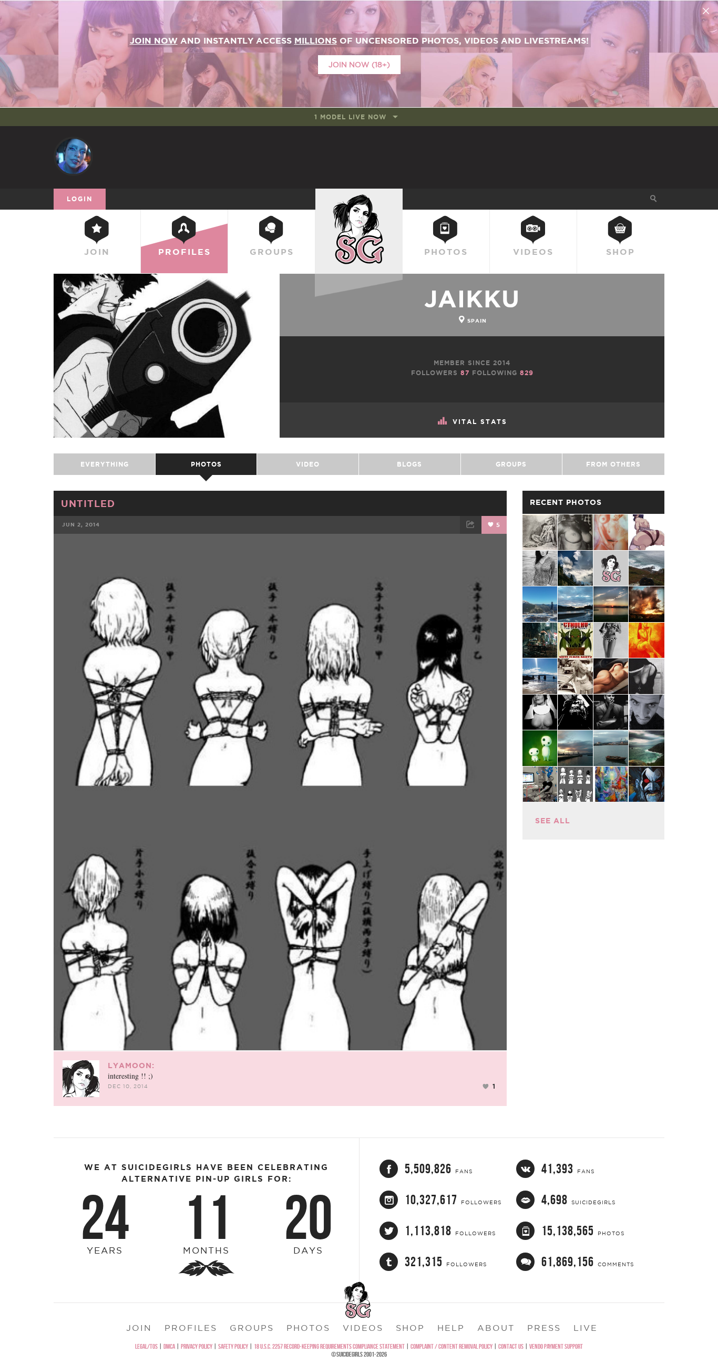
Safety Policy (233, 1346)
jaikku (472, 298)
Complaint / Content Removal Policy (452, 1346)
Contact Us (511, 1346)
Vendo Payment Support (556, 1346)
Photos (446, 251)
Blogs (409, 464)
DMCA (169, 1346)
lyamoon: (131, 1065)
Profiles (184, 251)
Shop (620, 251)
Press (544, 1327)
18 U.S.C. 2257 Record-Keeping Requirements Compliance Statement (329, 1346)
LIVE (585, 1327)
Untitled (88, 503)
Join (97, 251)
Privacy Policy (196, 1346)
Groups (272, 251)
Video (308, 464)
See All (552, 820)
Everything (104, 464)
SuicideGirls (359, 198)
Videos (533, 251)
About (496, 1327)
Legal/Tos (146, 1346)
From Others (613, 464)
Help (451, 1327)
